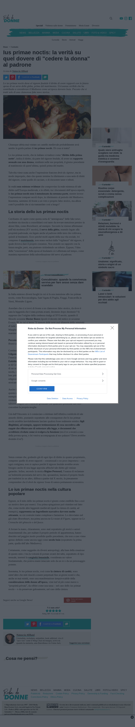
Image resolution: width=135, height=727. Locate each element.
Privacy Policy (82, 398)
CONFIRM (42, 389)
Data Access (67, 398)
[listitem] (67, 373)
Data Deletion (52, 398)
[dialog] (67, 363)
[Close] (113, 328)
